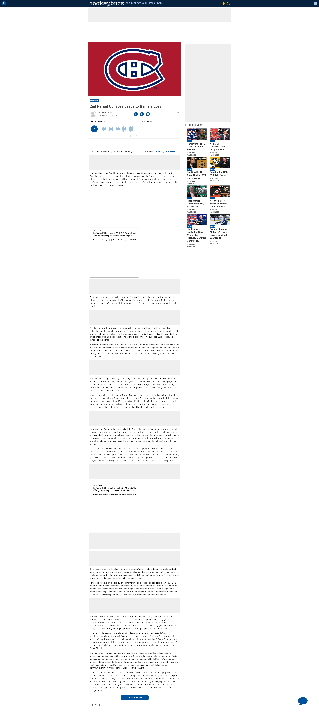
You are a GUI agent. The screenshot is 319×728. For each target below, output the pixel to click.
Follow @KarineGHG (165, 151)
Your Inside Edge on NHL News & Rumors (144, 3)
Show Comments (134, 698)
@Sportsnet (103, 236)
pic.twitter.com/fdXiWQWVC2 (121, 236)
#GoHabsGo (130, 233)
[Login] (4, 3)
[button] (315, 3)
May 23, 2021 (131, 240)
